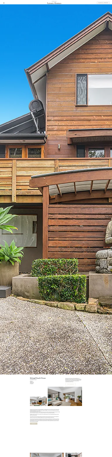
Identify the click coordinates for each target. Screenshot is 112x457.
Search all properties (103, 2)
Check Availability (70, 384)
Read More (34, 423)
